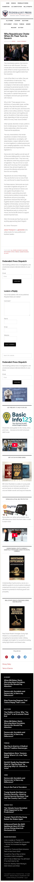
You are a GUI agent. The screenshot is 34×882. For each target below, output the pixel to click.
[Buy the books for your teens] (17, 471)
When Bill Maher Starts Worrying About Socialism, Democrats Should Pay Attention (14, 683)
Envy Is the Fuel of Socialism (15, 787)
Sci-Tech (6, 253)
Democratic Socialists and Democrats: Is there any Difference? (14, 693)
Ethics (13, 251)
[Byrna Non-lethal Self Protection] (14, 515)
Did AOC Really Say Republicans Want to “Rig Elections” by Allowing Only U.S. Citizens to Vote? (16, 765)
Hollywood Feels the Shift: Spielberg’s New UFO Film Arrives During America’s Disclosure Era (14, 827)
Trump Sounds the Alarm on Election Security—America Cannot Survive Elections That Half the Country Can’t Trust (16, 795)
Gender (22, 251)
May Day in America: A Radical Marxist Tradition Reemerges (15, 747)
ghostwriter (21, 230)
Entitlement (7, 251)
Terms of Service (7, 668)
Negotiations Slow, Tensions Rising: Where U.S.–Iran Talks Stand (15, 755)
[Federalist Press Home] (17, 13)
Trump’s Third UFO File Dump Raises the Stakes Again (15, 818)
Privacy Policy (6, 664)
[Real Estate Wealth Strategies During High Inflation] (17, 618)
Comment (7, 301)
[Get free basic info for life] (17, 425)
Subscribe (17, 281)
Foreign (17, 251)
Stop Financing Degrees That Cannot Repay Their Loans (15, 701)
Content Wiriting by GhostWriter (14, 877)
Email (4, 273)
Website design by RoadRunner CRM (19, 875)
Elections (25, 250)
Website (6, 335)
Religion (26, 251)
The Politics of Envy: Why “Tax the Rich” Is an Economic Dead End (16, 714)
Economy (19, 250)
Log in (26, 877)
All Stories (14, 250)
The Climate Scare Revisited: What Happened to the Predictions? (15, 810)
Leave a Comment (21, 41)
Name (6, 318)
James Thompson (9, 230)
